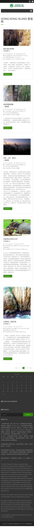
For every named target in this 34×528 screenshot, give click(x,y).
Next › (30, 368)
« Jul (8, 397)
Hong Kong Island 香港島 (17, 111)
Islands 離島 (14, 245)
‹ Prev (16, 368)
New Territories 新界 (16, 55)
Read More (7, 74)
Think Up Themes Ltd (14, 523)
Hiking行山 (18, 59)
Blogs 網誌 (7, 55)
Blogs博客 (7, 59)
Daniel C (13, 59)
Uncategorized (17, 57)
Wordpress (29, 523)
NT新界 (23, 59)
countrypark (10, 53)
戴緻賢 (18, 114)
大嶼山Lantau (24, 249)
